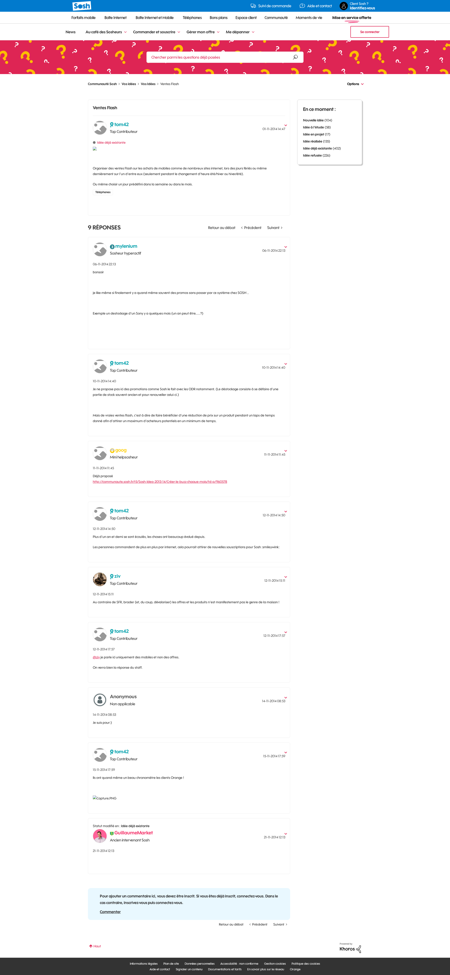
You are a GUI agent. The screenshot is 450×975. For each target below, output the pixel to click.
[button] (283, 245)
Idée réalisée (312, 141)
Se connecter (369, 32)
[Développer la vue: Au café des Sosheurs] (125, 32)
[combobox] (225, 57)
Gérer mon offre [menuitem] (201, 32)
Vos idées (129, 84)
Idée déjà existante (111, 142)
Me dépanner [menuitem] (238, 32)
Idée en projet (313, 134)
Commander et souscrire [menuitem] (154, 32)
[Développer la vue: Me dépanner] (253, 32)
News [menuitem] (70, 32)
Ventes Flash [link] (169, 84)
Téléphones (102, 192)
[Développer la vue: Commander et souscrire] (178, 32)
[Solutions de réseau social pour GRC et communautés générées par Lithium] (350, 947)
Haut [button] (97, 946)
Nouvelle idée (313, 120)
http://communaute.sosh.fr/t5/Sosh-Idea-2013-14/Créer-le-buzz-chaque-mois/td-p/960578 (160, 482)
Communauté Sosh (102, 84)
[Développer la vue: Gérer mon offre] (218, 32)
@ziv (96, 657)
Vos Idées (148, 84)
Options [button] (353, 84)
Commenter (110, 911)
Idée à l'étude (313, 127)
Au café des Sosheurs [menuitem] (104, 32)
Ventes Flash (105, 107)
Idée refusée (312, 155)
